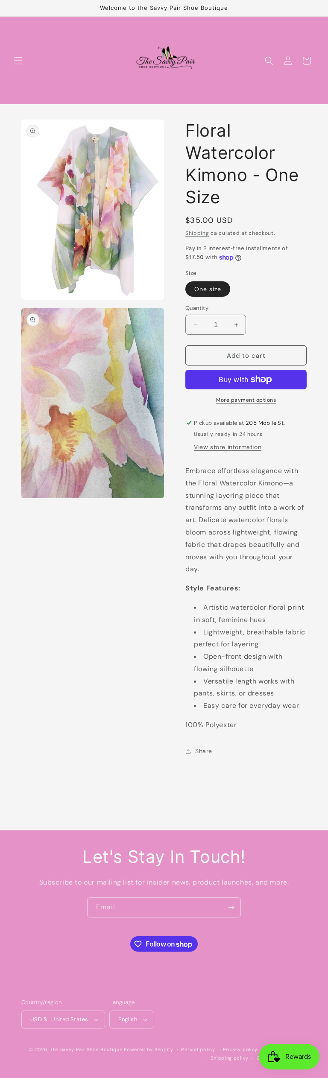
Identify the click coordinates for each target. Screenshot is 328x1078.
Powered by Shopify (148, 1049)
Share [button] (203, 751)
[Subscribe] (231, 907)
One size (207, 289)
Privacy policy (240, 1049)
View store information (227, 447)
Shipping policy (230, 1058)
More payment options (246, 400)
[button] (18, 60)
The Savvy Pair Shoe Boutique (86, 1049)
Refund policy (198, 1049)
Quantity (196, 308)
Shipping (197, 233)
